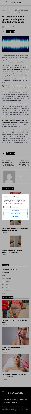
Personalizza (15, 210)
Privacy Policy (15, 207)
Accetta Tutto (15, 216)
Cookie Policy (7, 207)
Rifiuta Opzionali (15, 213)
